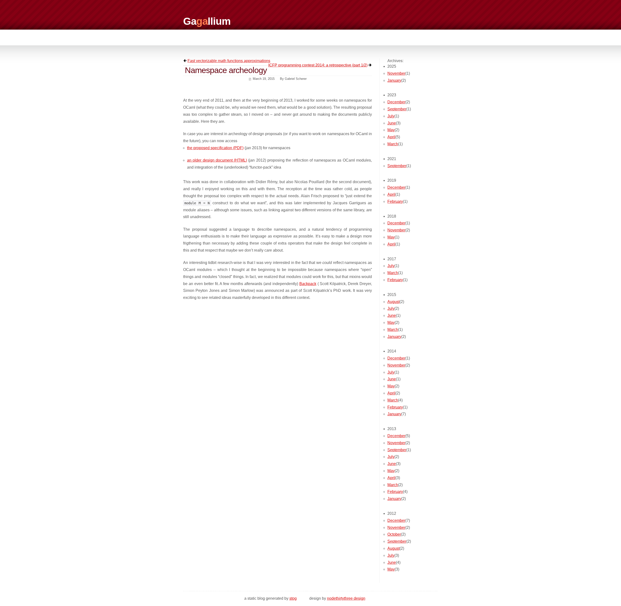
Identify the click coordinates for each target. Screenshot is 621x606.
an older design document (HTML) (217, 160)
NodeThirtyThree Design (346, 598)
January (394, 80)
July (390, 116)
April (391, 137)
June (391, 123)
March (392, 144)
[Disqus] (277, 367)
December (396, 102)
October (394, 534)
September (396, 109)
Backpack (307, 284)
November (396, 73)
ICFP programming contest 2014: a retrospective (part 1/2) (318, 65)
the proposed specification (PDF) (215, 148)
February (395, 201)
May (391, 130)
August (393, 302)
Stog (293, 598)
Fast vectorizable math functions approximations (229, 61)
